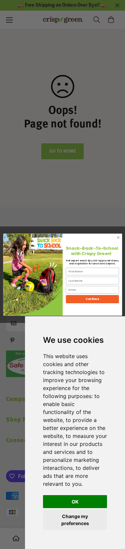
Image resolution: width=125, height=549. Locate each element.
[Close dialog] (118, 237)
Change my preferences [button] (75, 519)
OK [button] (75, 501)
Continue (92, 299)
